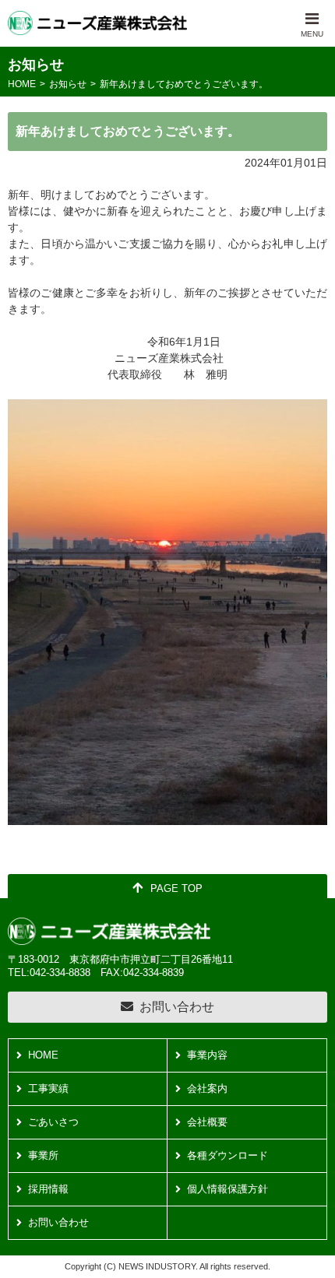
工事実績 (48, 1088)
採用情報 (48, 1189)
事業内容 (207, 1055)
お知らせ (67, 84)
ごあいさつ (53, 1122)
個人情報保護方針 (227, 1189)
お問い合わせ (176, 1006)
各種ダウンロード (227, 1155)
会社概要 (207, 1122)
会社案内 (207, 1088)
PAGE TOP (176, 888)
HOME (22, 84)
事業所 (43, 1155)
